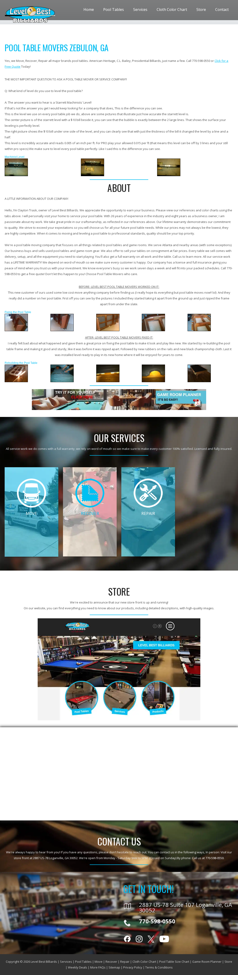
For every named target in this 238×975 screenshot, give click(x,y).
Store (201, 9)
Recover (111, 961)
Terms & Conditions (159, 967)
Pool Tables (113, 9)
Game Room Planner (206, 961)
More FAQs (98, 967)
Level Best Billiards (44, 961)
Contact (222, 9)
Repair (124, 961)
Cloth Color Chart (172, 9)
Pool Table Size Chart (174, 961)
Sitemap (114, 967)
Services (140, 9)
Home (88, 9)
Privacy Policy (132, 967)
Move (98, 961)
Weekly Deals (77, 967)
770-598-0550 (214, 858)
